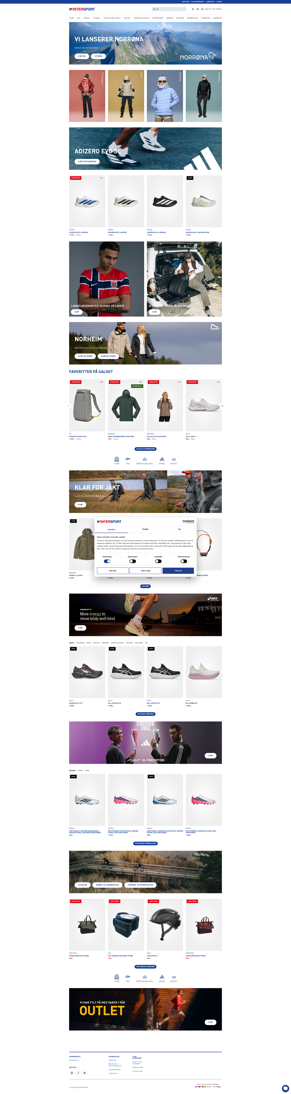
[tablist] (145, 643)
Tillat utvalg (145, 571)
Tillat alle (178, 571)
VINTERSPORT (157, 18)
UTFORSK (98, 56)
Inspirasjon (192, 18)
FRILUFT (127, 18)
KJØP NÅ (81, 56)
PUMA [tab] (80, 771)
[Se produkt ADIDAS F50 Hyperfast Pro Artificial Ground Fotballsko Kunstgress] (126, 805)
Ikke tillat (112, 571)
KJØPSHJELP (210, 2)
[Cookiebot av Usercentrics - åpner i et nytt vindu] (184, 521)
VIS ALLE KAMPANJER (145, 449)
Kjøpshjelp (112, 1060)
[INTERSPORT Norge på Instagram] (72, 1073)
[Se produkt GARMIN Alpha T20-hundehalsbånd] (204, 548)
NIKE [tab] (89, 643)
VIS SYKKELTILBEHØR (145, 967)
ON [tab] (146, 643)
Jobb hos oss (113, 1073)
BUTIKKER (185, 2)
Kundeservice (74, 1060)
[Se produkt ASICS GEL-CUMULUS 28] (126, 676)
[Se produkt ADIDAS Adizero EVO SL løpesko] (126, 205)
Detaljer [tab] (145, 529)
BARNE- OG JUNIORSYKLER (107, 885)
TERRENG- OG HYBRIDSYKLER (140, 885)
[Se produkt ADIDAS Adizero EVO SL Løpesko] (87, 205)
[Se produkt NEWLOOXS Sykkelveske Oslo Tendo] (87, 929)
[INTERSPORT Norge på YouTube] (84, 1073)
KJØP (77, 312)
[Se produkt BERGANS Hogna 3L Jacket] (87, 548)
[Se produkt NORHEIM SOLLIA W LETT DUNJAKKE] (165, 409)
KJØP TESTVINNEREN (87, 162)
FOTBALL (96, 18)
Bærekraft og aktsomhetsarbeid (115, 1065)
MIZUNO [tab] (129, 643)
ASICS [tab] (71, 643)
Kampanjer (218, 18)
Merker (170, 18)
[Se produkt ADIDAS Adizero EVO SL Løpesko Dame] (204, 205)
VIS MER (145, 586)
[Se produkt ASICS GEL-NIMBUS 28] (204, 676)
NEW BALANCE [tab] (117, 643)
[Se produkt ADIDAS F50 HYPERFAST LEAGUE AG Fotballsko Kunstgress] (204, 805)
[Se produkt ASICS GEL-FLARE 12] (204, 409)
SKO (78, 18)
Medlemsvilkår (137, 1067)
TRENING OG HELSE (141, 18)
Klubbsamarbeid (114, 1069)
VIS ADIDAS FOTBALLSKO (145, 843)
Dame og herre (85, 356)
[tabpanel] (145, 681)
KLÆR (71, 18)
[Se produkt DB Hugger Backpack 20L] (87, 409)
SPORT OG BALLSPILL (112, 18)
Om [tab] (179, 529)
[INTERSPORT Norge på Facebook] (78, 1073)
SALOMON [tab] (80, 643)
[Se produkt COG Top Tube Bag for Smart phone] (126, 929)
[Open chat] (285, 1088)
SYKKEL (87, 18)
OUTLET (219, 2)
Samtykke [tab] (111, 529)
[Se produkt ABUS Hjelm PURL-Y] (165, 929)
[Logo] (83, 9)
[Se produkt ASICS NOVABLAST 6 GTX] (87, 676)
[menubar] (145, 18)
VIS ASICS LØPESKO (145, 714)
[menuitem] (205, 18)
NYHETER (180, 18)
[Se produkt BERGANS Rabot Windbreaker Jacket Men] (126, 409)
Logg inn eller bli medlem (137, 1063)
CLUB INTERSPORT (197, 2)
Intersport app (137, 1071)
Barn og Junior (108, 356)
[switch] (132, 561)
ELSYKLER (82, 885)
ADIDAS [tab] (96, 643)
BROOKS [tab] (105, 643)
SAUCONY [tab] (139, 643)
